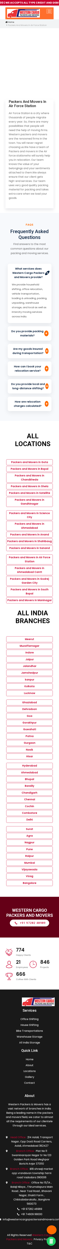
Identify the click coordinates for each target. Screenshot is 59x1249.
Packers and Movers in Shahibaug (29, 541)
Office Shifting (29, 1019)
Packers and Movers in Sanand (29, 548)
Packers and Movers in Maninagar (29, 600)
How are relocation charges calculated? (31, 404)
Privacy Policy (42, 1239)
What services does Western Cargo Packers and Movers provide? (31, 273)
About (29, 1065)
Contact (29, 1083)
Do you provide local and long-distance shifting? (29, 386)
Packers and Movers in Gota (29, 462)
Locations (29, 1071)
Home (11, 22)
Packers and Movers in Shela (29, 486)
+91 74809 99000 (31, 1214)
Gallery (29, 1077)
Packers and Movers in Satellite (29, 493)
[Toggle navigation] (49, 11)
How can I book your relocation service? (31, 369)
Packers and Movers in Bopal (29, 469)
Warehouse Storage (29, 1037)
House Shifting (29, 1025)
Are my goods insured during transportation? (30, 351)
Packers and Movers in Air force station (27, 104)
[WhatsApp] (51, 1241)
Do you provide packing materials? (29, 333)
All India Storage (29, 1042)
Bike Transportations (29, 1031)
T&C (29, 1243)
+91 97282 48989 (31, 1209)
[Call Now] (52, 1229)
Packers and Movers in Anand (29, 534)
